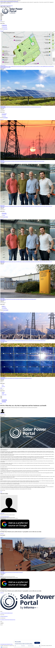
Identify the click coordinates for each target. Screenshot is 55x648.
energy (1, 491)
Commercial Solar (4, 25)
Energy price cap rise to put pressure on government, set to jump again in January (11, 161)
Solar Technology (4, 399)
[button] (27, 4)
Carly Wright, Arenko (4, 341)
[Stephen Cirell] (2, 412)
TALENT (16, 1)
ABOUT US (6, 1)
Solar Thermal (2, 571)
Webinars (3, 392)
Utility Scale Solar (4, 27)
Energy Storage (2, 205)
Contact (12, 5)
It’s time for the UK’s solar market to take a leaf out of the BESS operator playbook (11, 340)
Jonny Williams (3, 573)
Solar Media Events (4, 5)
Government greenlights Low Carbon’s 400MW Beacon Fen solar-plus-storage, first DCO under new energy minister (16, 66)
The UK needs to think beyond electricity (6, 572)
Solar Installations (4, 308)
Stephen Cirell (2, 413)
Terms (12, 644)
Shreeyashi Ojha (3, 107)
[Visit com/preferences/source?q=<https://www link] (14, 528)
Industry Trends (4, 394)
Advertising (9, 5)
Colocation (3, 215)
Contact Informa (6, 644)
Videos (3, 393)
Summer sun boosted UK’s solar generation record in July (8, 378)
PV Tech (1, 619)
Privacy (10, 644)
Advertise (1, 616)
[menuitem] (27, 21)
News (1, 20)
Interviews (3, 386)
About (1, 5)
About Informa (2, 644)
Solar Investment (4, 113)
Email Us (6, 616)
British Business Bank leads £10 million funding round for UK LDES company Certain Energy (13, 206)
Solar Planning (5, 117)
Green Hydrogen (4, 213)
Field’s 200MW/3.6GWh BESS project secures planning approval (9, 299)
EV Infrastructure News (12, 619)
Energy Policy (4, 114)
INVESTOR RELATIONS (11, 1)
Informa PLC (2, 1)
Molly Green (3, 262)
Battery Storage (2, 298)
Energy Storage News (6, 619)
